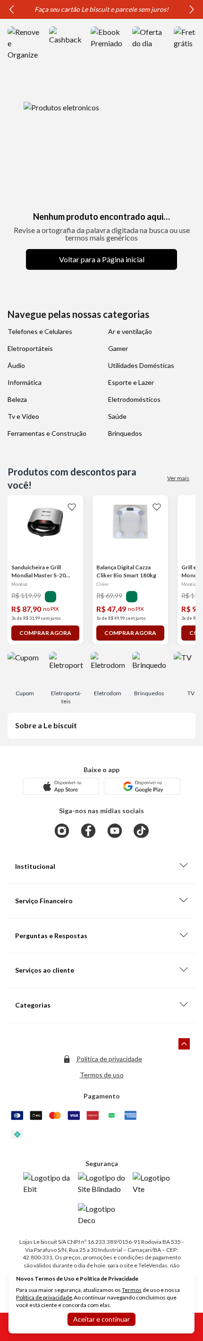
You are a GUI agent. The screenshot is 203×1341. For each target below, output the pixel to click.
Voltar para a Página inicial (101, 259)
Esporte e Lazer (131, 382)
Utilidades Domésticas (141, 365)
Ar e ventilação (130, 331)
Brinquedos (125, 433)
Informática (25, 382)
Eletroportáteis (30, 348)
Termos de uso (102, 1075)
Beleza (17, 399)
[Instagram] (62, 830)
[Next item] (191, 9)
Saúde (117, 416)
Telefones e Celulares (40, 331)
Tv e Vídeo (23, 416)
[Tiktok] (141, 830)
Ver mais (178, 478)
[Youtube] (114, 830)
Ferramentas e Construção (47, 433)
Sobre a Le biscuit (46, 725)
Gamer (118, 348)
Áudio (16, 365)
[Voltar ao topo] (184, 1043)
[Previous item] (11, 9)
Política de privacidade (109, 1059)
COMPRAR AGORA (45, 632)
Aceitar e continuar (101, 1319)
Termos (132, 1289)
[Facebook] (88, 830)
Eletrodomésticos (134, 399)
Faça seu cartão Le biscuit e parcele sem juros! (101, 9)
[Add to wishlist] (71, 506)
